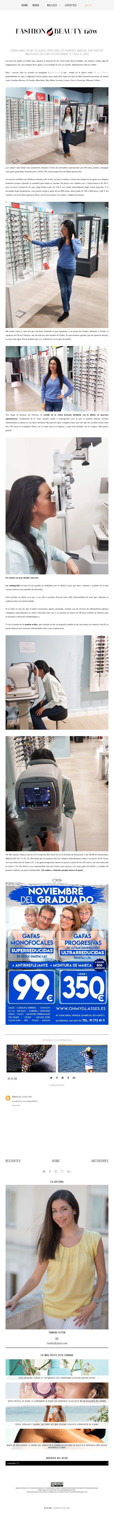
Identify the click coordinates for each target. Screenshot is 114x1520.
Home (56, 1160)
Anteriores (99, 1160)
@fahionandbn (55, 72)
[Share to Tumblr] (68, 1078)
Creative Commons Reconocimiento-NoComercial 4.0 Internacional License (76, 1488)
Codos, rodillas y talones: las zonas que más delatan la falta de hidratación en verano (57, 1424)
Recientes (13, 1160)
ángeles (16, 1096)
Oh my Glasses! (101, 72)
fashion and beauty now (37, 1488)
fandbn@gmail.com (57, 1343)
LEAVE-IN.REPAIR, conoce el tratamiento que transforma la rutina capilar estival (57, 1378)
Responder (16, 1105)
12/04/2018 (27, 1096)
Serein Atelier (62, 1508)
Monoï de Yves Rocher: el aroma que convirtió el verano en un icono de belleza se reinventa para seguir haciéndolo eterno (57, 1446)
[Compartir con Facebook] (57, 1078)
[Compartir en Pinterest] (62, 1078)
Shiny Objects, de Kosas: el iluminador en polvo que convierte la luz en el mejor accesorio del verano (57, 1401)
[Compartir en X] (51, 1078)
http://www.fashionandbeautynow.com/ (65, 1490)
